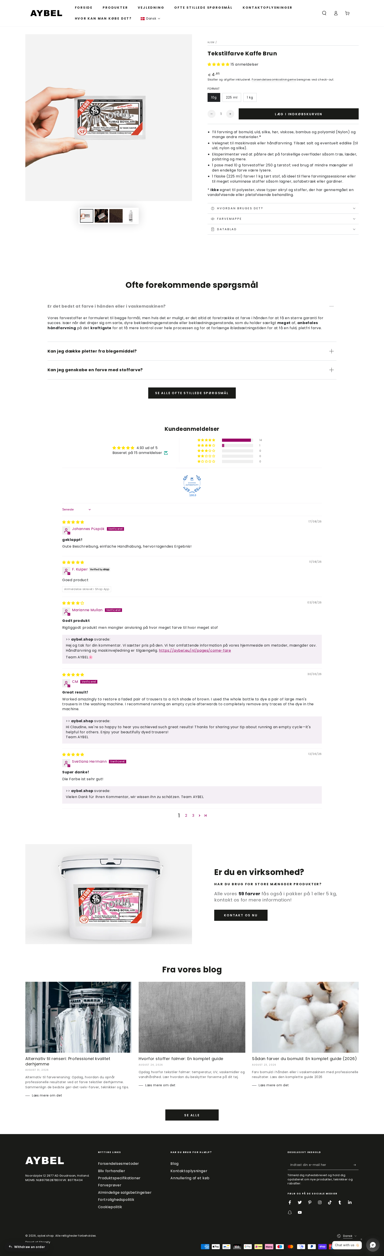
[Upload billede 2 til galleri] (101, 216)
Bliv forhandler (111, 1170)
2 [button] (186, 815)
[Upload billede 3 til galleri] (116, 216)
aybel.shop (45, 1236)
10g (214, 97)
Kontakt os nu (241, 915)
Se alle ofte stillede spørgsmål (192, 393)
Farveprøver (110, 1185)
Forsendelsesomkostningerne (274, 79)
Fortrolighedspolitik (116, 1199)
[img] (73, 522)
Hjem (211, 42)
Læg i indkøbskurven (298, 114)
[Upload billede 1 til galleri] (86, 216)
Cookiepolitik (110, 1207)
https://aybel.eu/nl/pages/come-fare (195, 650)
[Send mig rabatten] (356, 1165)
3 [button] (193, 815)
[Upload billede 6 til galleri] (130, 216)
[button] (150, 18)
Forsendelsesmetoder (118, 1163)
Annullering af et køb (190, 1178)
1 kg (250, 97)
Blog (174, 1163)
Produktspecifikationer (119, 1178)
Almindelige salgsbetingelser (125, 1192)
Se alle (192, 1115)
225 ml (232, 97)
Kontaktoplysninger (188, 1170)
